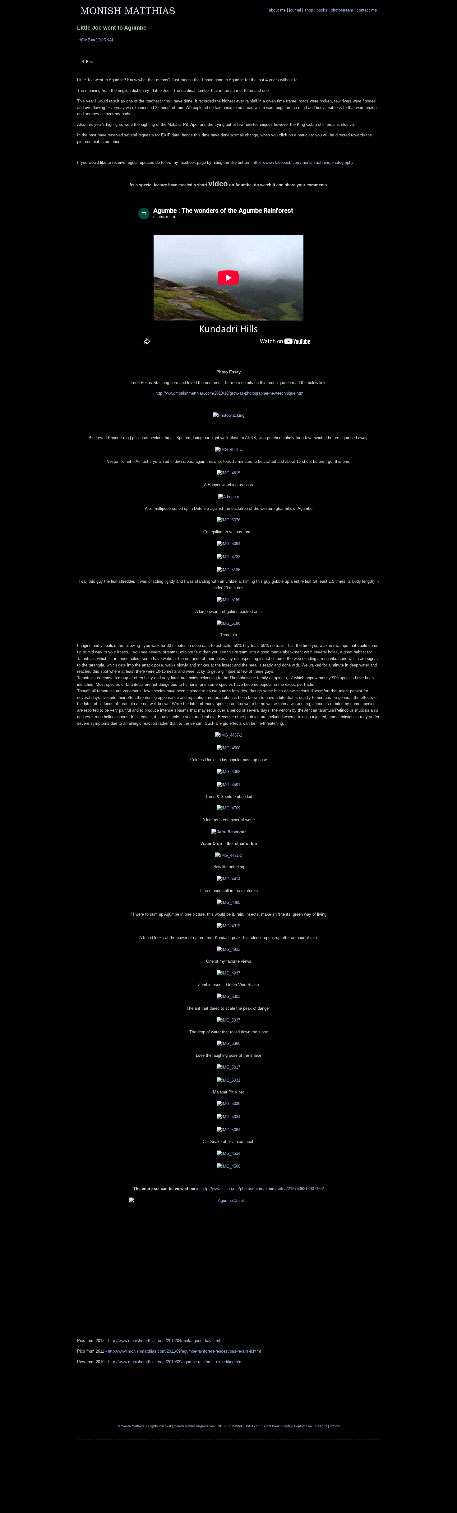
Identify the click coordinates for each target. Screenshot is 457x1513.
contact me (367, 10)
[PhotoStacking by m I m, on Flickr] (229, 415)
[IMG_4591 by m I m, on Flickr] (228, 784)
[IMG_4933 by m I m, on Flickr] (228, 949)
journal (295, 10)
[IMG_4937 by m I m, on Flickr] (228, 973)
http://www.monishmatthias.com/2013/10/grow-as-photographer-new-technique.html (229, 393)
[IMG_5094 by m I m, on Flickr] (228, 543)
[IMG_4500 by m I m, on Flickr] (228, 748)
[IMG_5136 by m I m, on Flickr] (228, 569)
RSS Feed (252, 1426)
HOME (84, 40)
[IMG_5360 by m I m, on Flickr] (228, 1043)
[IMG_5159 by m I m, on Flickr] (228, 599)
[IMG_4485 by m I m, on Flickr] (228, 902)
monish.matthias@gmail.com (194, 1426)
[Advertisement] (239, 1494)
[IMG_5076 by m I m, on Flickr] (228, 520)
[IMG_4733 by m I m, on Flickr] (228, 556)
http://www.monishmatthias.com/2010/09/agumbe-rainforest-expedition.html (175, 1361)
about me (278, 10)
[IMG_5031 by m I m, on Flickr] (228, 1080)
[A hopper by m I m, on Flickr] (228, 496)
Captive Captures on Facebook (304, 1426)
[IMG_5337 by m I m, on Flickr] (228, 1020)
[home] (128, 14)
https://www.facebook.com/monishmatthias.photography (303, 162)
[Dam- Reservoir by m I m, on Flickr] (228, 831)
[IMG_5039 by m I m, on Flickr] (228, 1103)
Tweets (335, 1426)
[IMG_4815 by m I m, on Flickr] (228, 473)
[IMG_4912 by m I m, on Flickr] (228, 925)
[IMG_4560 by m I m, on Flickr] (228, 1166)
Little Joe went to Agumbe (111, 28)
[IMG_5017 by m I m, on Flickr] (228, 1067)
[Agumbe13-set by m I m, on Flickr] (228, 1254)
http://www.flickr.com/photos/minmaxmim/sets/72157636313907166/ (262, 1188)
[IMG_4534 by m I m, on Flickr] (228, 1153)
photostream (342, 10)
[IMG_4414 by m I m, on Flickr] (228, 878)
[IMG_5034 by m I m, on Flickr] (228, 1116)
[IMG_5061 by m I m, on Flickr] (228, 1129)
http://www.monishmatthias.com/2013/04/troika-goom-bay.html (164, 1340)
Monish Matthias (132, 1426)
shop (309, 10)
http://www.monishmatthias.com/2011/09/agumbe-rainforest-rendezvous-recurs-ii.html (184, 1351)
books (322, 10)
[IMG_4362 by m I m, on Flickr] (228, 771)
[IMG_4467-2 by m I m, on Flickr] (228, 735)
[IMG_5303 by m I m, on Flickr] (228, 996)
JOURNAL (104, 40)
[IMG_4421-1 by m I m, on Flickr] (228, 855)
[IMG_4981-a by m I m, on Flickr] (228, 449)
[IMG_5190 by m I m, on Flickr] (228, 623)
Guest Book (270, 1426)
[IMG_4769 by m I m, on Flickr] (228, 808)
